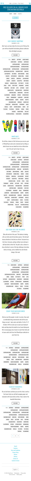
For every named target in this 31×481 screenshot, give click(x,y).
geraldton (6, 88)
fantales (7, 83)
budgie (27, 76)
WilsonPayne (10, 473)
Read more (15, 55)
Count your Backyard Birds (15, 311)
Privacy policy (23, 473)
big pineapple (7, 73)
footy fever (14, 85)
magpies (21, 99)
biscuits (7, 76)
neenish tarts (15, 104)
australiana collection (9, 71)
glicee (27, 88)
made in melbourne (10, 99)
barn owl (26, 71)
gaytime (26, 85)
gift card (13, 88)
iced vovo (26, 92)
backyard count (19, 71)
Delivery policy (19, 474)
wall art (26, 111)
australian (26, 62)
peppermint (22, 104)
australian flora (6, 69)
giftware (22, 88)
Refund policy (16, 473)
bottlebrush (14, 76)
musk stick (8, 104)
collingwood (25, 78)
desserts (13, 81)
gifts (17, 88)
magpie (16, 99)
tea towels (11, 109)
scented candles (17, 107)
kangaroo (14, 95)
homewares (20, 92)
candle (7, 78)
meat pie (26, 99)
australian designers (15, 66)
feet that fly (21, 83)
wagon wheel (20, 111)
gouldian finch (18, 90)
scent (11, 107)
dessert (8, 81)
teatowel (17, 109)
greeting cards (12, 92)
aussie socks (13, 62)
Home (10, 14)
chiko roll (19, 78)
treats (27, 109)
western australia (10, 114)
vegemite (14, 111)
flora (9, 85)
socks (24, 107)
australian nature (24, 69)
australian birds (16, 64)
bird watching (21, 73)
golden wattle (11, 90)
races (27, 104)
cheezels (13, 78)
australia (20, 62)
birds (27, 73)
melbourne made (12, 102)
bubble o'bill (21, 76)
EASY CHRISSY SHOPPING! (15, 41)
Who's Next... (15, 136)
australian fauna (24, 66)
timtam (22, 109)
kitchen (19, 95)
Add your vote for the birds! (15, 229)
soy (27, 107)
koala (8, 97)
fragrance (21, 85)
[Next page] (18, 435)
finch (5, 85)
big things (14, 73)
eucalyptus (19, 81)
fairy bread (26, 81)
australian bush (25, 64)
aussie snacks (25, 59)
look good (26, 97)
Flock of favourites (15, 387)
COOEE (15, 14)
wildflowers (18, 114)
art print (19, 59)
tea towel (6, 109)
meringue (20, 102)
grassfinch (26, 90)
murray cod (25, 102)
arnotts (13, 59)
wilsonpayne (25, 114)
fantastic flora (13, 83)
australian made (15, 69)
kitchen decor (25, 95)
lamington (20, 97)
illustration (7, 95)
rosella (6, 107)
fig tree (26, 83)
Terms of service (12, 474)
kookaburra (13, 97)
